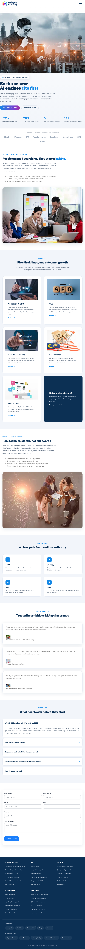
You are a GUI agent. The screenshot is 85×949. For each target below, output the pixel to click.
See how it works (30, 108)
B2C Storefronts (10, 898)
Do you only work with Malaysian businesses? (21, 752)
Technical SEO (35, 866)
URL (44, 802)
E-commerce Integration (12, 905)
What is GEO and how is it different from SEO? (21, 723)
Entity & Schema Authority (13, 881)
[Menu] (80, 3)
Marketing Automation (64, 873)
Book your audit (54, 405)
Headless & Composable (12, 902)
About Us (9, 928)
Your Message (9, 821)
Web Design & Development (39, 894)
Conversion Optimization (64, 870)
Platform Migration (11, 909)
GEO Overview (9, 884)
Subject (7, 812)
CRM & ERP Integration (38, 902)
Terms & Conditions (51, 938)
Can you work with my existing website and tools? (23, 761)
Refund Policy (66, 938)
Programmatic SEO (37, 881)
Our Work (19, 928)
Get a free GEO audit (10, 108)
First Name (8, 793)
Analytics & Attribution (64, 881)
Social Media (61, 884)
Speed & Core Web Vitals (39, 898)
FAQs (40, 928)
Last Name (47, 793)
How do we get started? (13, 771)
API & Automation (36, 905)
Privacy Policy (37, 938)
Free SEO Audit (36, 884)
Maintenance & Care (37, 913)
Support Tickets (11, 938)
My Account (24, 938)
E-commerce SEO (36, 873)
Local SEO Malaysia (37, 870)
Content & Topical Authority (39, 877)
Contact (49, 928)
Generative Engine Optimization (15, 866)
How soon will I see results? (15, 742)
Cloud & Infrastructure (38, 909)
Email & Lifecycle (62, 877)
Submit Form (12, 839)
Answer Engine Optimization (14, 870)
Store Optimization (11, 913)
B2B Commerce (10, 894)
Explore (10, 318)
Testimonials (31, 928)
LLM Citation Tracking (12, 877)
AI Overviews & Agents (12, 873)
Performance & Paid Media (65, 866)
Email (6, 802)
